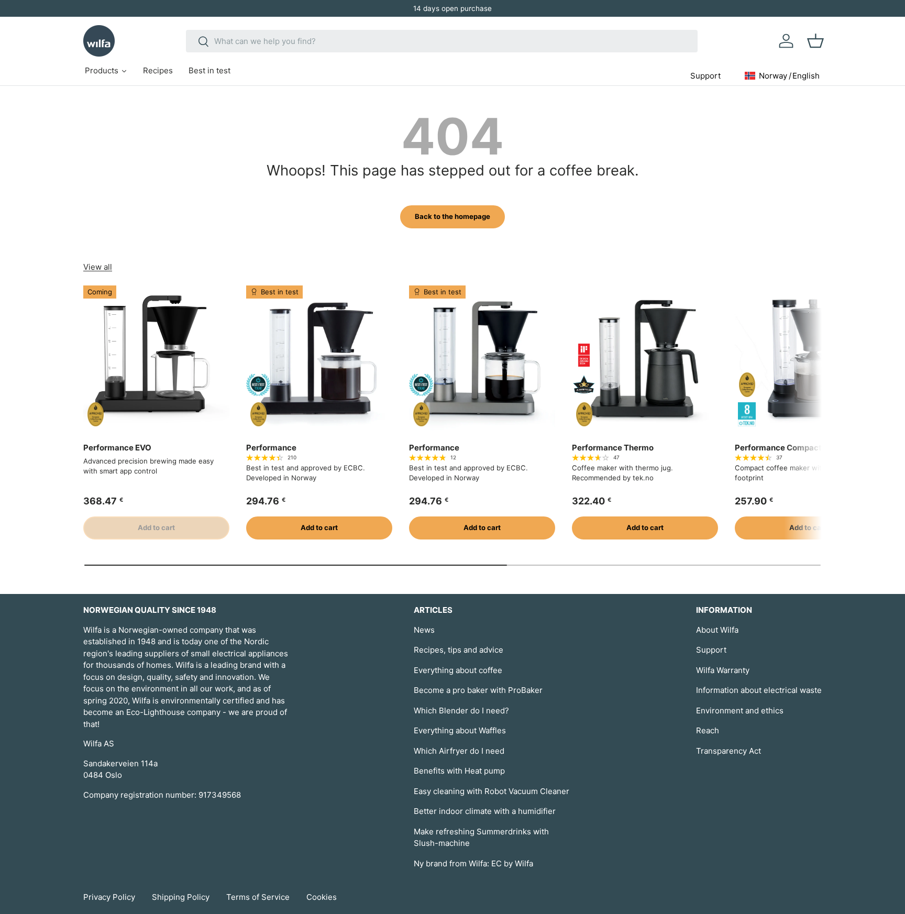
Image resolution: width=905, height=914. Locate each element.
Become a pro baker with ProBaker (478, 690)
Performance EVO (117, 448)
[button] (815, 40)
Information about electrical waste (759, 690)
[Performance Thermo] (645, 358)
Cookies (321, 897)
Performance (271, 448)
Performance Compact (778, 448)
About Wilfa (717, 630)
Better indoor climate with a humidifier (485, 811)
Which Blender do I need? (461, 710)
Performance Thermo (613, 448)
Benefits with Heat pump (459, 771)
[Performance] (319, 358)
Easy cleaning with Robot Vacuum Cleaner (491, 791)
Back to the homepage (452, 216)
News (424, 630)
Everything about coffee (458, 670)
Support (711, 650)
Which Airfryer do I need (459, 751)
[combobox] (442, 41)
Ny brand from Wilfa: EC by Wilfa (473, 863)
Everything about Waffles (460, 730)
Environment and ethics (739, 710)
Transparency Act (728, 751)
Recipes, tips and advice (458, 650)
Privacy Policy (109, 897)
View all (97, 267)
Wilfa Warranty (722, 670)
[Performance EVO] (156, 358)
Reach (707, 730)
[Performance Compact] (808, 358)
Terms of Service (258, 897)
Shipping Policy (180, 897)
